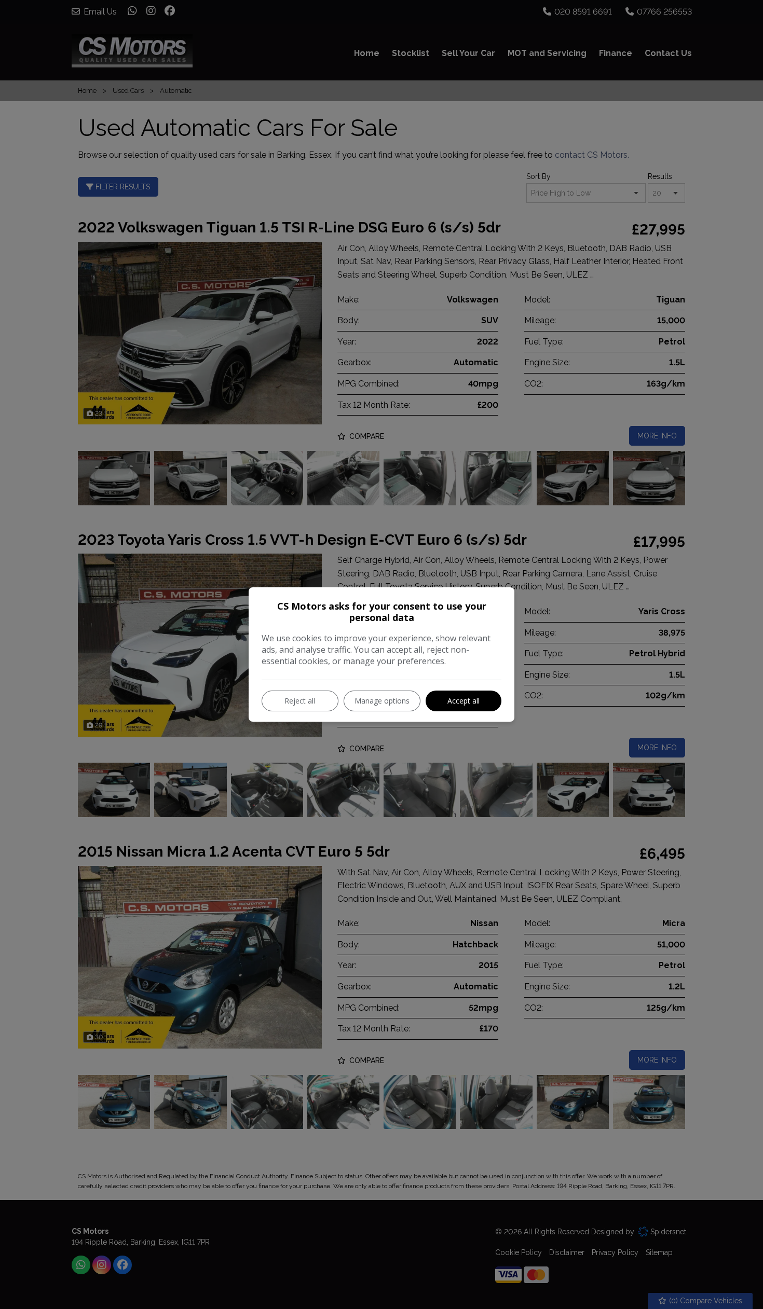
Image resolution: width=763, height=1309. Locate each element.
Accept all (463, 701)
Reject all (299, 701)
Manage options (382, 701)
